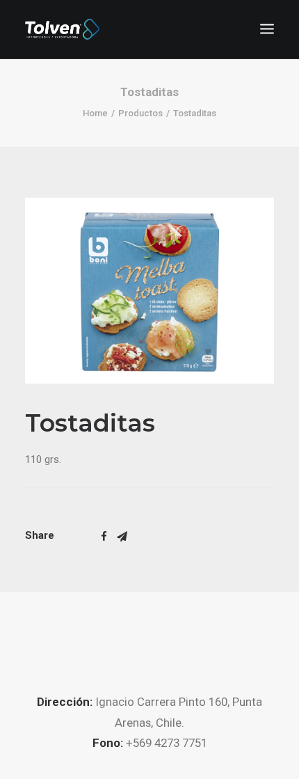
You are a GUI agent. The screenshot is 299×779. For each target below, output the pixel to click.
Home (95, 113)
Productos (140, 113)
